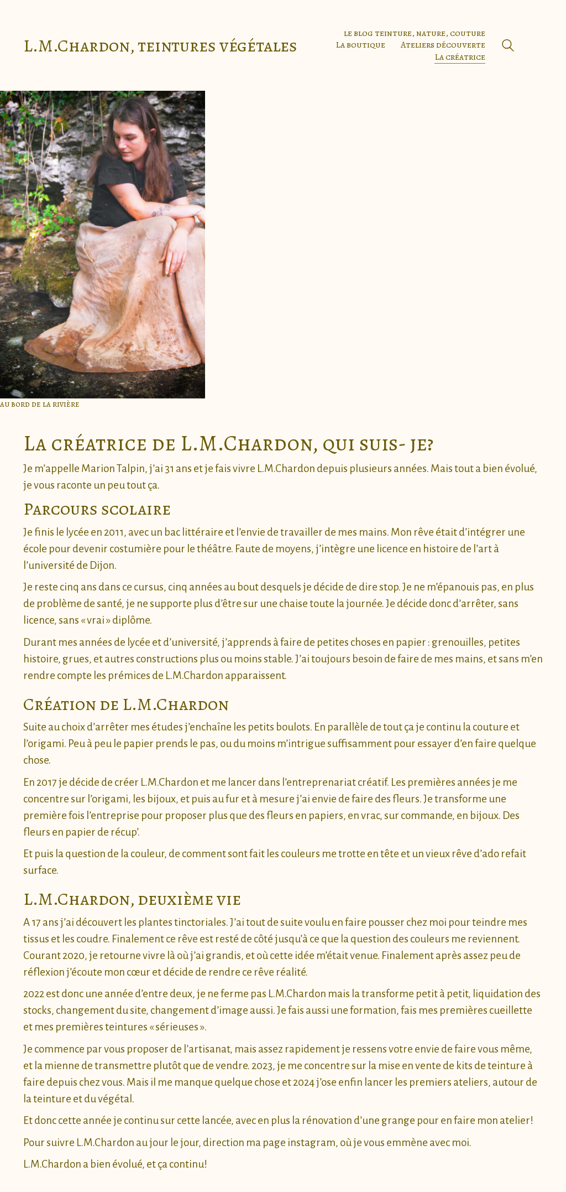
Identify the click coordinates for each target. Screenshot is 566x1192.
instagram (311, 1142)
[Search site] (508, 46)
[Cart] (537, 45)
